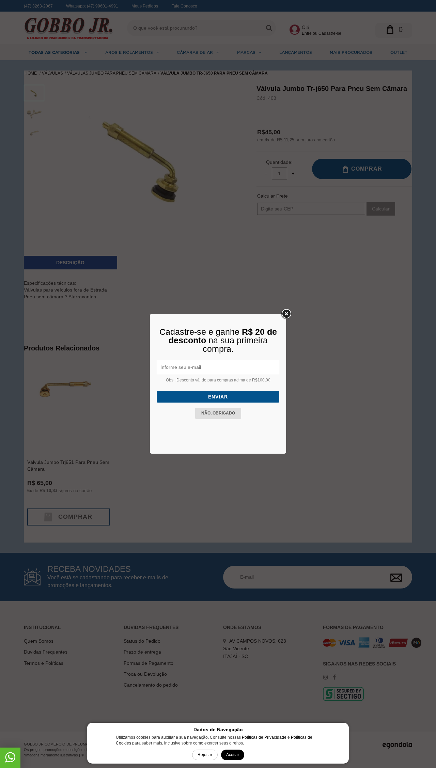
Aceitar (232, 754)
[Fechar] (286, 314)
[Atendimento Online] (10, 760)
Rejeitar (205, 754)
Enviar (218, 396)
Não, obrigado (218, 413)
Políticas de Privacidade (264, 737)
